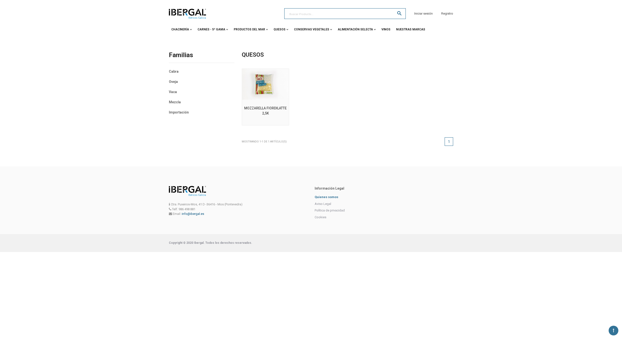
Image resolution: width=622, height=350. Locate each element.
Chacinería (180, 29)
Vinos (385, 29)
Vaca (173, 92)
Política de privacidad (330, 210)
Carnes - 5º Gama (211, 29)
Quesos (279, 29)
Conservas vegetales (311, 29)
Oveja (173, 82)
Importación (179, 112)
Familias (181, 55)
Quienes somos (326, 197)
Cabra (174, 71)
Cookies (320, 217)
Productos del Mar (249, 29)
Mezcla (175, 102)
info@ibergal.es (193, 214)
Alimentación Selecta (355, 29)
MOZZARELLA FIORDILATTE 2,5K (265, 110)
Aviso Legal (323, 204)
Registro (447, 13)
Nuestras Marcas (410, 29)
